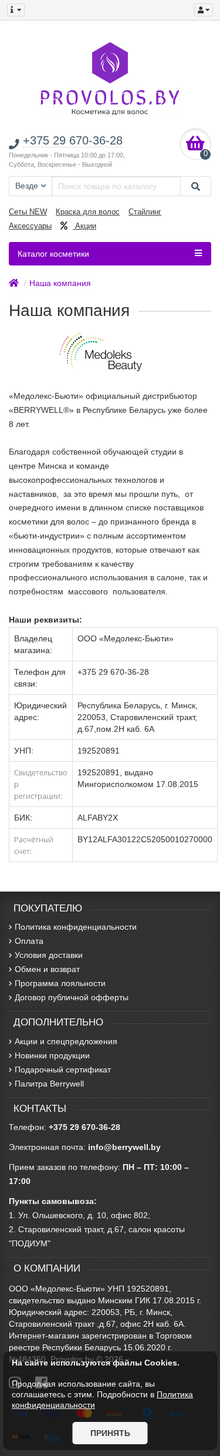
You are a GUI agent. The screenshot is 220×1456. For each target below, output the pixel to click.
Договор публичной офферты (71, 997)
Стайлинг (144, 211)
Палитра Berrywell (49, 1083)
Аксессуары (30, 225)
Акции (84, 225)
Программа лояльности (60, 983)
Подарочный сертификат (63, 1069)
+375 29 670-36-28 (84, 1127)
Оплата (29, 941)
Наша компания (60, 283)
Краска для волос (88, 211)
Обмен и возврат (47, 969)
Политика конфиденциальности (76, 927)
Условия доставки (49, 955)
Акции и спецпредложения (66, 1041)
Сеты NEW (28, 211)
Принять (110, 1433)
